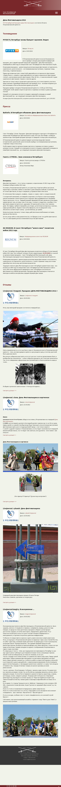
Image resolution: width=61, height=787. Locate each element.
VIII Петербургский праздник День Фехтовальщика (19, 23)
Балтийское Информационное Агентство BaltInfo (40, 115)
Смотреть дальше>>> (9, 435)
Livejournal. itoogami (31, 295)
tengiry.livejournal (30, 614)
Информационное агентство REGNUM (36, 236)
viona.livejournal (30, 402)
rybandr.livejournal (30, 513)
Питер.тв (30, 48)
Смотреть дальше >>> (9, 390)
